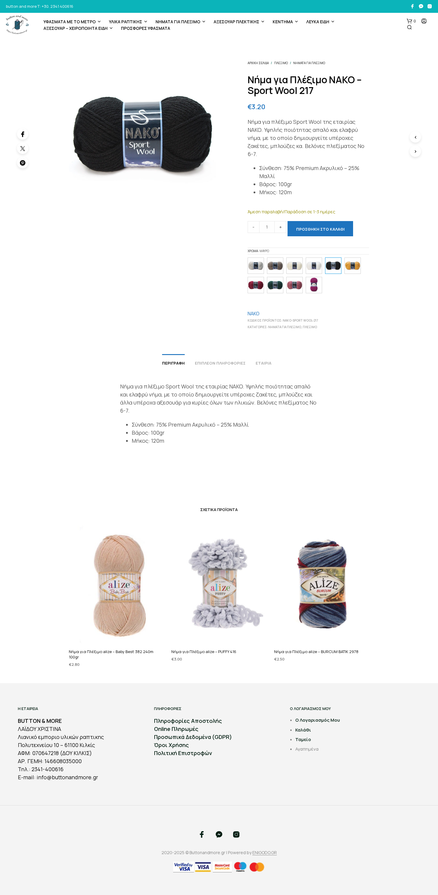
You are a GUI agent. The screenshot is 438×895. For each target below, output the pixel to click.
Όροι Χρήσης (171, 745)
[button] (411, 21)
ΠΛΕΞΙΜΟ (281, 63)
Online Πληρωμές (176, 728)
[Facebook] (22, 134)
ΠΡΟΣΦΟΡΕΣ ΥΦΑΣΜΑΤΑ (145, 28)
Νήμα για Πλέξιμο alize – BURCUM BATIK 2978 (316, 651)
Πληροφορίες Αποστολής (188, 720)
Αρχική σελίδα (258, 63)
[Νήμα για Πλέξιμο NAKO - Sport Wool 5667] (275, 265)
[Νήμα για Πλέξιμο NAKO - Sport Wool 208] (314, 265)
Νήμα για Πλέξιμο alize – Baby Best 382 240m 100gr (111, 654)
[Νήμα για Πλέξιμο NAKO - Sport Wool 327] (294, 285)
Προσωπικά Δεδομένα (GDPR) (193, 736)
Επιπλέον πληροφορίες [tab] (220, 363)
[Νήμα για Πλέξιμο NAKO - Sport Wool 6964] (314, 285)
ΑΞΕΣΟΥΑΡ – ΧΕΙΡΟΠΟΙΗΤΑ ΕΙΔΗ (76, 28)
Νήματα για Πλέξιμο (178, 21)
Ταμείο (303, 739)
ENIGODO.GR (264, 852)
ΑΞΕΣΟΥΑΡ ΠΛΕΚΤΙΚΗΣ (236, 21)
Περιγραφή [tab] (173, 363)
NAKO (254, 313)
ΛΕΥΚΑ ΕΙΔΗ (317, 21)
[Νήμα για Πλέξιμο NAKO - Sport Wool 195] (256, 265)
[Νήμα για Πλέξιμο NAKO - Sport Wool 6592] (256, 285)
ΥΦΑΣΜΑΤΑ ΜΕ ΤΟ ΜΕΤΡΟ (70, 21)
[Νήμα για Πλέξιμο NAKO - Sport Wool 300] (294, 265)
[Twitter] (22, 148)
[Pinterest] (22, 162)
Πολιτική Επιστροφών (183, 753)
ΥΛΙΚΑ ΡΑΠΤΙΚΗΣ (125, 21)
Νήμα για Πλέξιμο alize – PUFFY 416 (203, 651)
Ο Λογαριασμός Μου (317, 720)
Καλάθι (303, 730)
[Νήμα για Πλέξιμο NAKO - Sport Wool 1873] (275, 285)
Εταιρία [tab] (263, 363)
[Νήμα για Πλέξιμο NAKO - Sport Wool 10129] (352, 265)
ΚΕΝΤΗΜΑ (283, 21)
